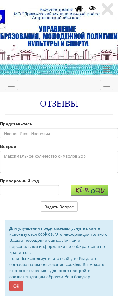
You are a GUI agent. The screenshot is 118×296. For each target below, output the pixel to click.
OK (16, 286)
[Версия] (92, 8)
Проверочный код (19, 181)
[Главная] (79, 8)
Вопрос (8, 146)
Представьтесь (16, 124)
